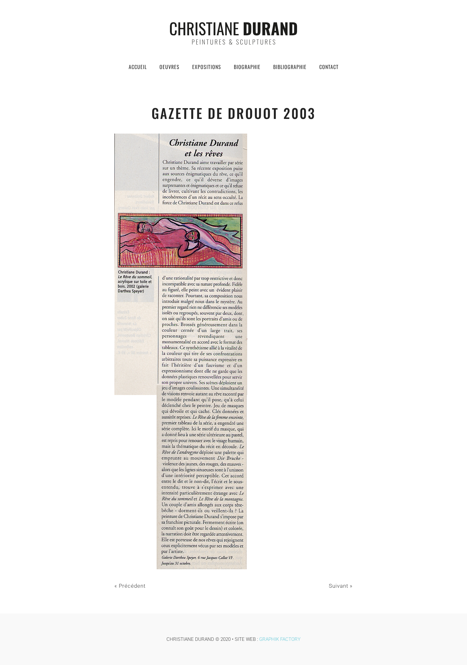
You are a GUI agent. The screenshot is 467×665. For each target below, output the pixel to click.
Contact (329, 67)
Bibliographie (290, 67)
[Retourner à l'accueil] (233, 33)
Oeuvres (169, 67)
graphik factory (280, 639)
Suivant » (341, 586)
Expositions (206, 67)
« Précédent (130, 586)
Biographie (247, 67)
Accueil (138, 67)
